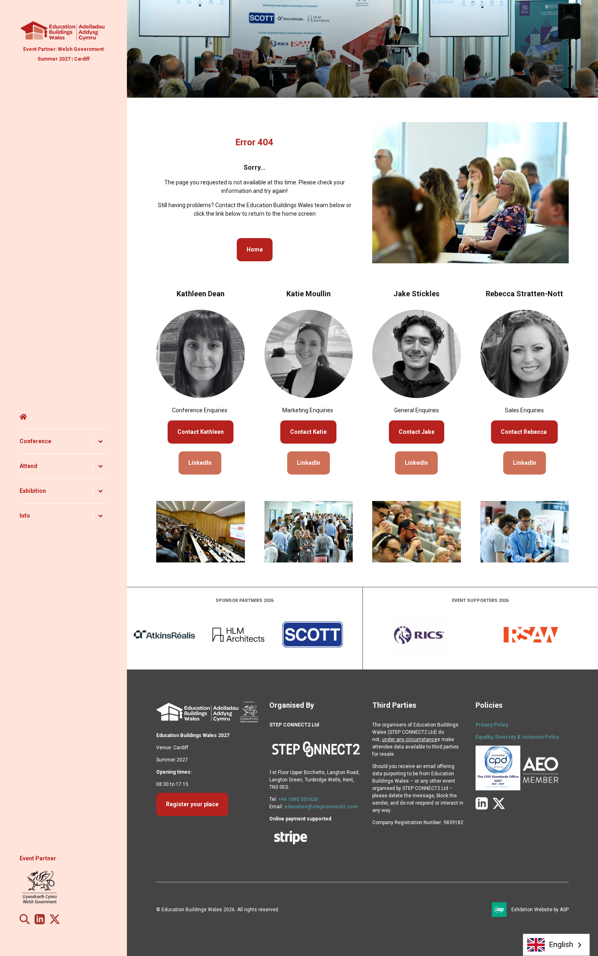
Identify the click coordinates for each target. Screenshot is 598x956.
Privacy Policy (492, 725)
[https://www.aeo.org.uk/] (540, 789)
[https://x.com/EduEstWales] (55, 922)
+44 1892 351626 (298, 799)
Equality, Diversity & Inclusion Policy (517, 737)
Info (25, 515)
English (561, 944)
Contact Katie (308, 432)
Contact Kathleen (200, 432)
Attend (28, 466)
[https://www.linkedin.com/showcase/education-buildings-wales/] (40, 922)
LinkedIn (200, 462)
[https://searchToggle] (25, 922)
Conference (35, 441)
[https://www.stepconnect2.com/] (316, 760)
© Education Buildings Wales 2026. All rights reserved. (217, 909)
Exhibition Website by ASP (540, 909)
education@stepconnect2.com (321, 806)
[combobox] (556, 945)
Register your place (192, 804)
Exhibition (33, 491)
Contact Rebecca (524, 432)
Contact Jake (416, 432)
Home (63, 417)
